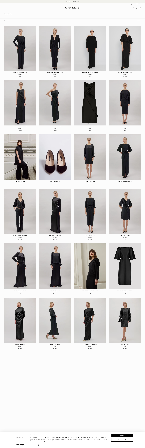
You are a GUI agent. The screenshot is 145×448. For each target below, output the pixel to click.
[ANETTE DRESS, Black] (90, 211)
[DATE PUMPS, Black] (55, 157)
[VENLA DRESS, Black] (125, 211)
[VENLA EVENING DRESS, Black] (125, 48)
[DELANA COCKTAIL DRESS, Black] (125, 266)
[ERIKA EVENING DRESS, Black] (90, 320)
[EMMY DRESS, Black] (55, 320)
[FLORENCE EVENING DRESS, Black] (55, 48)
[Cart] (140, 8)
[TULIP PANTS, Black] (20, 157)
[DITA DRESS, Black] (125, 320)
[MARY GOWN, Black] (20, 320)
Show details (33, 445)
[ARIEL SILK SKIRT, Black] (20, 266)
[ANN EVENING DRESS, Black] (125, 157)
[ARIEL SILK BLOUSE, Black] (55, 211)
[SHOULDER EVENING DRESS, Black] (90, 266)
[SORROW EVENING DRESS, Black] (90, 48)
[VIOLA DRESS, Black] (90, 102)
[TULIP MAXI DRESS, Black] (55, 102)
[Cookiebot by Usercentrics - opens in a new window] (20, 445)
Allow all (122, 435)
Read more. (77, 1)
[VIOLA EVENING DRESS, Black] (20, 102)
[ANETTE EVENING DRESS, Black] (20, 48)
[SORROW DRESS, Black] (125, 102)
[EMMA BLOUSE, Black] (55, 266)
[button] (9, 8)
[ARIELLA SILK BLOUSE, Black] (20, 211)
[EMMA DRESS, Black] (90, 157)
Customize (121, 439)
